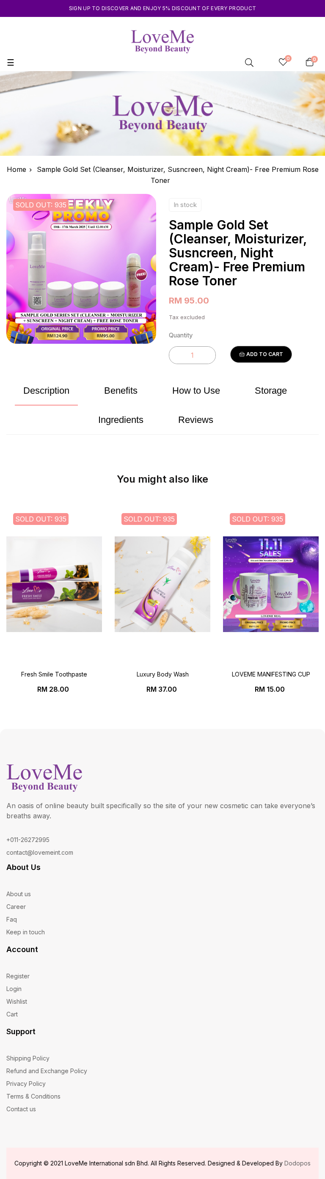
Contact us (21, 1109)
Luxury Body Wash (163, 674)
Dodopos (297, 1163)
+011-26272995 (28, 839)
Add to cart (264, 354)
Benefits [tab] (121, 390)
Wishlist (16, 1001)
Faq (11, 919)
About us (18, 893)
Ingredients (120, 419)
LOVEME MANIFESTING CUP (271, 674)
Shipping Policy (28, 1058)
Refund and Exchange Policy (46, 1070)
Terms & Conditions (33, 1096)
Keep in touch (25, 932)
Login (14, 988)
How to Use (196, 390)
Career (16, 906)
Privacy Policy (26, 1083)
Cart (12, 1014)
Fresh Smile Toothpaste (54, 674)
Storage (271, 390)
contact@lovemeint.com (39, 852)
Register (18, 976)
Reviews (195, 419)
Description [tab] (46, 390)
